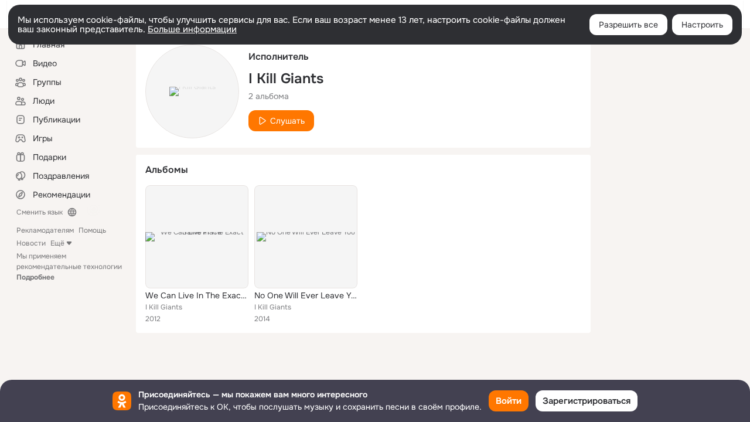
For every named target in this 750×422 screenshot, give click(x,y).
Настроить (702, 24)
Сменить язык (39, 212)
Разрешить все (628, 24)
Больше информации (192, 29)
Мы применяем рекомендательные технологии (69, 266)
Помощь (92, 230)
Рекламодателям (45, 230)
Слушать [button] (287, 120)
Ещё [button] (57, 243)
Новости (31, 243)
